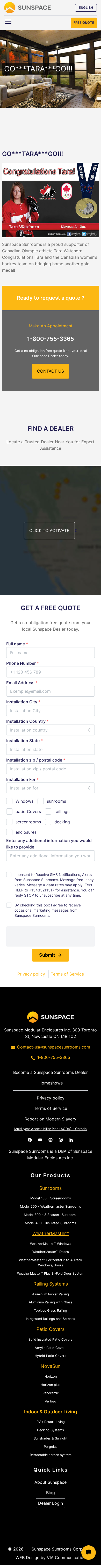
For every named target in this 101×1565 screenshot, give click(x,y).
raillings (61, 811)
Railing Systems (50, 1284)
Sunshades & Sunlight (51, 1438)
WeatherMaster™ (50, 1233)
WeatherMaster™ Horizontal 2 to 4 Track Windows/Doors (50, 1262)
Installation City (23, 701)
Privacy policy (31, 974)
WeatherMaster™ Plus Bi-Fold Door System (50, 1273)
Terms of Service (67, 974)
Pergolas (50, 1447)
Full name (17, 643)
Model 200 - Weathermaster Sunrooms (50, 1206)
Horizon (51, 1376)
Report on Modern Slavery (50, 1118)
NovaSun (51, 1366)
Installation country (27, 721)
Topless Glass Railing (50, 1310)
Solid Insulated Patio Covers (50, 1339)
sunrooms (56, 801)
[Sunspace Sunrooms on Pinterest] (50, 1140)
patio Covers (28, 811)
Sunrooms (50, 1188)
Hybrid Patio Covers (50, 1356)
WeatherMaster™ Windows (50, 1244)
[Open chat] (88, 1552)
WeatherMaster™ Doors (50, 1252)
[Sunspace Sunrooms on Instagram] (61, 1140)
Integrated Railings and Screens (50, 1319)
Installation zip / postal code (35, 760)
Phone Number (22, 663)
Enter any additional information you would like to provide (49, 844)
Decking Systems (50, 1430)
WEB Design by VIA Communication (51, 1557)
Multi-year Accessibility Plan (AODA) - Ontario (50, 1129)
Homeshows (51, 1083)
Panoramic (50, 1393)
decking (62, 821)
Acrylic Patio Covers (51, 1348)
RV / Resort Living (51, 1422)
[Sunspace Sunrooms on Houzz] (71, 1140)
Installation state (24, 740)
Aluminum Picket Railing (50, 1294)
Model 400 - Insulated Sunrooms (50, 1223)
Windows (24, 801)
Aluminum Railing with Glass (51, 1302)
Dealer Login (50, 1503)
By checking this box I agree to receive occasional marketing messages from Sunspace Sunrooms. (48, 910)
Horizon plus (50, 1385)
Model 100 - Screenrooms (50, 1198)
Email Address (22, 682)
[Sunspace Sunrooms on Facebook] (30, 1140)
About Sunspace (50, 1482)
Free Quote (84, 23)
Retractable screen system (50, 1455)
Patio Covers (50, 1329)
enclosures (26, 832)
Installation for (22, 779)
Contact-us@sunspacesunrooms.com (53, 1047)
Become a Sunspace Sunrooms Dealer (50, 1072)
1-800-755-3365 (50, 338)
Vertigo (50, 1401)
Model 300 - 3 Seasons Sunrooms (50, 1215)
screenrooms (28, 821)
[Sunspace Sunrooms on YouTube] (40, 1140)
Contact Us (50, 371)
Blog (50, 1492)
